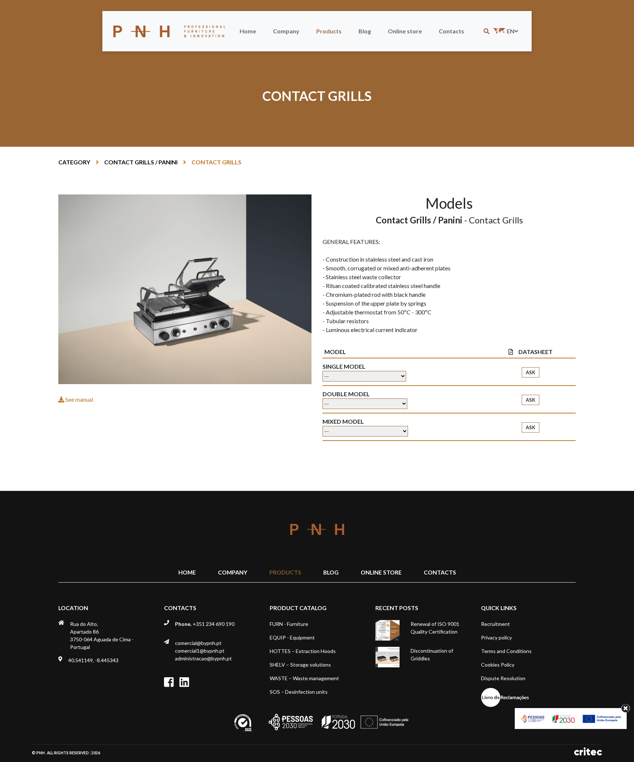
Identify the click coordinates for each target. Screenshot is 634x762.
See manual (78, 399)
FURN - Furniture (289, 624)
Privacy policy (496, 637)
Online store (405, 31)
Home (248, 31)
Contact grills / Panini (141, 161)
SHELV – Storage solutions (300, 664)
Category (74, 161)
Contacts (451, 31)
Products (329, 31)
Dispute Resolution (503, 678)
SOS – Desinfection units (299, 692)
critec (588, 751)
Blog (364, 31)
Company (286, 31)
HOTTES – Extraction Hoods (303, 651)
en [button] (510, 31)
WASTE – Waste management (304, 678)
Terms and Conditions (506, 651)
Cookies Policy (497, 664)
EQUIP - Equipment (292, 637)
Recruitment (495, 624)
